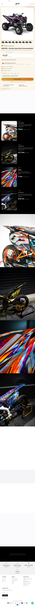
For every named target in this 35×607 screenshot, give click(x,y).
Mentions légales (25, 585)
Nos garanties (4, 580)
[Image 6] (20, 42)
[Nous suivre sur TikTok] (4, 598)
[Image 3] (9, 42)
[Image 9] (30, 42)
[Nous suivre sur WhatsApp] (7, 598)
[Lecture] (11, 446)
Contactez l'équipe (21, 544)
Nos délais (13, 581)
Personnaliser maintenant (13, 558)
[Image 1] (2, 42)
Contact (13, 583)
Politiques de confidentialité (27, 583)
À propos (3, 578)
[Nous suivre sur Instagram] (2, 598)
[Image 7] (23, 42)
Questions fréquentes (15, 580)
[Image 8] (26, 42)
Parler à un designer (23, 558)
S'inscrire (5, 595)
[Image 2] (6, 42)
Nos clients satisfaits (14, 578)
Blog (2, 581)
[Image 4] (13, 42)
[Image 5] (16, 42)
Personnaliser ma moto (17, 466)
